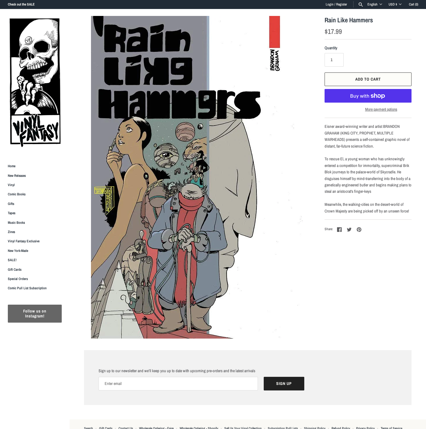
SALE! (12, 260)
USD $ (393, 4)
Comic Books (17, 194)
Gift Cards (14, 269)
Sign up (284, 383)
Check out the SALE (21, 4)
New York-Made (18, 250)
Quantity (331, 47)
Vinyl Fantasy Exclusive (23, 241)
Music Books (16, 222)
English (372, 4)
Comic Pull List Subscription (27, 288)
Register (341, 4)
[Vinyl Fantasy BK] (35, 82)
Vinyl (11, 185)
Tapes (11, 213)
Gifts (11, 203)
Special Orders (18, 279)
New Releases (17, 175)
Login (330, 4)
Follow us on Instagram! (34, 313)
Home (11, 166)
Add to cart (368, 79)
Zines (11, 232)
